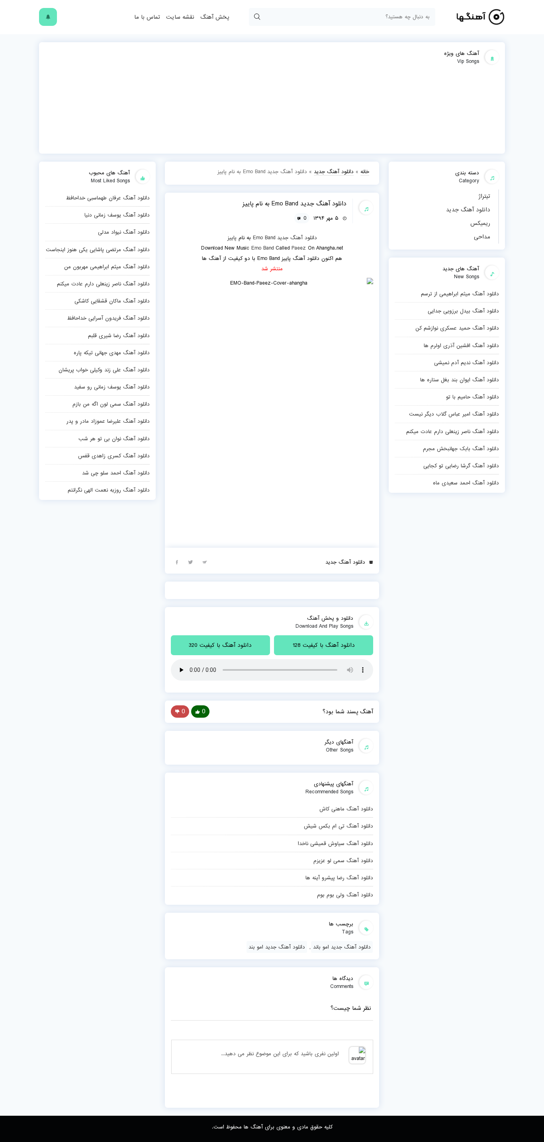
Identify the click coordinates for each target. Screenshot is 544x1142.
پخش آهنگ (214, 17)
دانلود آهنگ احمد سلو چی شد (116, 473)
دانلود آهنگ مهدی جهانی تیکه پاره (112, 353)
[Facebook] (177, 562)
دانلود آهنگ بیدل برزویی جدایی (463, 311)
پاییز (232, 238)
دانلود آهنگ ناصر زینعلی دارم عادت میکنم (452, 431)
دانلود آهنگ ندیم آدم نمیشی (466, 363)
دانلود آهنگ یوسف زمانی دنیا (117, 215)
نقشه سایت (180, 17)
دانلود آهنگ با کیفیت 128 (324, 645)
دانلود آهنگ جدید (468, 209)
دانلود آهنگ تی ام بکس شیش (338, 826)
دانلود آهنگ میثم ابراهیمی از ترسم (460, 294)
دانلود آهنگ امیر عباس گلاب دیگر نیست (454, 414)
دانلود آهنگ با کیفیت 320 (220, 645)
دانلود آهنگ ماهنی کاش (346, 809)
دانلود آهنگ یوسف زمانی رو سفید (112, 387)
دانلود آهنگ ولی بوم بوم (345, 895)
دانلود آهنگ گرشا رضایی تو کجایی (461, 466)
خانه (364, 172)
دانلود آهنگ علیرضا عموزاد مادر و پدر (108, 421)
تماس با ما (147, 17)
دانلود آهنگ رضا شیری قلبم (119, 336)
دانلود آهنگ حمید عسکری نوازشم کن (457, 328)
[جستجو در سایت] (257, 17)
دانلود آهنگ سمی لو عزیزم (343, 861)
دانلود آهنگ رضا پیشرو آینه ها (339, 878)
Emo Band (264, 238)
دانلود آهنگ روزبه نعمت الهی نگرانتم (109, 490)
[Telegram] (205, 562)
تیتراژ (484, 196)
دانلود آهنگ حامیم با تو (472, 397)
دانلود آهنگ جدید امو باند (342, 947)
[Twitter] (191, 562)
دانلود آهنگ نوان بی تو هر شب (114, 439)
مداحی (482, 236)
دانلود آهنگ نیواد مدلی (124, 232)
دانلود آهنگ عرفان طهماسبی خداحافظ (108, 198)
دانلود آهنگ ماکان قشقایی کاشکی (112, 301)
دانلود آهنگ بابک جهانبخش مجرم (461, 449)
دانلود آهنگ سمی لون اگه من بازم (111, 404)
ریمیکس (480, 223)
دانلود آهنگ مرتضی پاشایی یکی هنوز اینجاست (98, 250)
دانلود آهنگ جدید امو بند (277, 947)
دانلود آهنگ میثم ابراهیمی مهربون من (107, 267)
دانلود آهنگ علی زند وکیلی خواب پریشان (104, 370)
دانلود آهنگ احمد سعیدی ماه (466, 483)
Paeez (299, 248)
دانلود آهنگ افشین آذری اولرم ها (461, 345)
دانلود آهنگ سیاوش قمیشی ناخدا (335, 843)
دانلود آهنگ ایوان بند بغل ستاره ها (459, 380)
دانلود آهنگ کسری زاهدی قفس (114, 456)
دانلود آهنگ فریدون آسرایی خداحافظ (108, 318)
